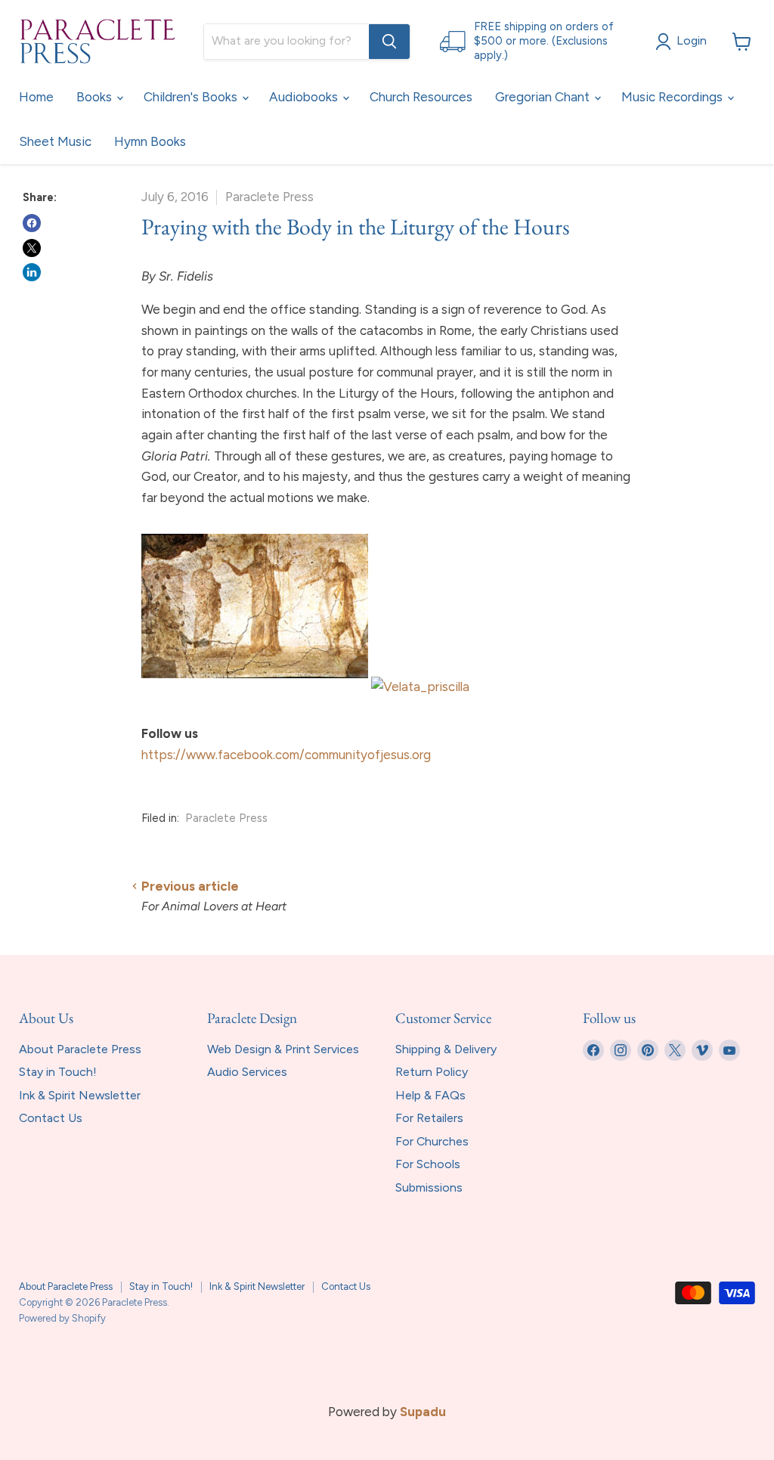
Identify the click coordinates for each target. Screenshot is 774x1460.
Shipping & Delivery (446, 1049)
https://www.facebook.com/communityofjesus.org (286, 754)
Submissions (429, 1187)
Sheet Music (55, 141)
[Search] (389, 41)
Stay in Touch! (58, 1072)
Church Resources (421, 96)
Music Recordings (673, 96)
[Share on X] (32, 248)
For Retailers (429, 1118)
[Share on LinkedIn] (32, 272)
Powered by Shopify (62, 1318)
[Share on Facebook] (32, 223)
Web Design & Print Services (283, 1049)
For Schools (427, 1164)
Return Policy (431, 1072)
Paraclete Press (226, 818)
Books (95, 96)
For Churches (432, 1141)
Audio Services (247, 1072)
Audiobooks (305, 96)
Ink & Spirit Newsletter (80, 1095)
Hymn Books (150, 141)
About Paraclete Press (80, 1049)
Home (36, 96)
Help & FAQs (430, 1095)
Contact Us (50, 1118)
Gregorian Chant (544, 96)
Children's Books (192, 96)
